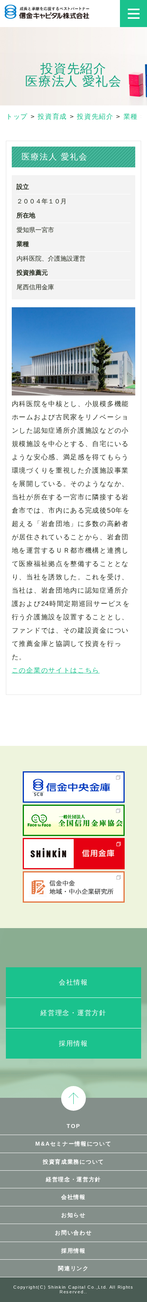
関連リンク (73, 1268)
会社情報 (73, 982)
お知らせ (73, 1215)
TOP (73, 1126)
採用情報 (73, 1043)
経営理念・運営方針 (73, 1013)
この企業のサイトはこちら (56, 670)
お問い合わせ (73, 1232)
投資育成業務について (73, 1162)
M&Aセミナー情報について (73, 1144)
